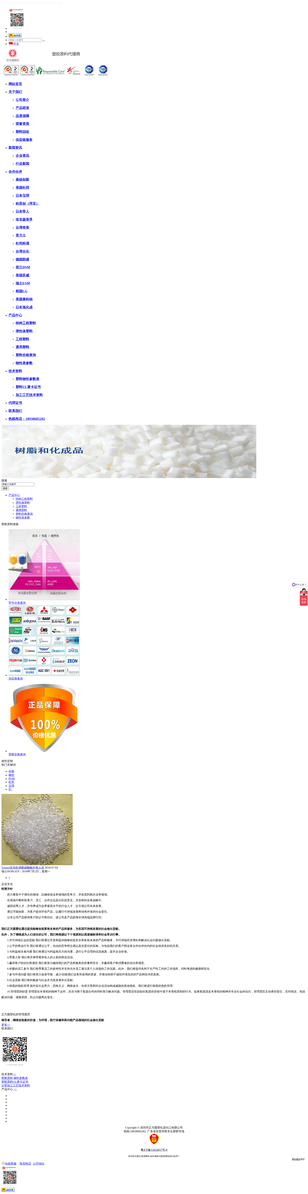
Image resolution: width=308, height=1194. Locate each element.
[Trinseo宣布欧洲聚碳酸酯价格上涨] (37, 864)
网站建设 (296, 1159)
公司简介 (22, 100)
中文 (16, 43)
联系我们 (15, 411)
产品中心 (15, 315)
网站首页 (15, 84)
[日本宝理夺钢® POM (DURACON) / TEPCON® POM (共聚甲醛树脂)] (9, 1108)
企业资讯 (22, 155)
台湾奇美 (22, 227)
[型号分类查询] (44, 599)
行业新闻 (22, 163)
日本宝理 (22, 195)
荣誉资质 (22, 124)
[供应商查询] (44, 675)
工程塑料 (22, 339)
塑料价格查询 (26, 355)
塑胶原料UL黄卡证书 (14, 1081)
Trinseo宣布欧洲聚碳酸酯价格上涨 (22, 867)
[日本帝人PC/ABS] (9, 1118)
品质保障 (22, 116)
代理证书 (15, 403)
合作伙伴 (15, 172)
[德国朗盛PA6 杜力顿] (9, 1111)
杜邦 (11, 782)
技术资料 (15, 371)
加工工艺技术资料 (29, 395)
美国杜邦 (22, 187)
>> (14, 1074)
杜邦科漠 (22, 243)
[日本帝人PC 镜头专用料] (9, 1121)
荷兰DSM (23, 267)
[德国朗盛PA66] (9, 1114)
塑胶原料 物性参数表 (14, 1078)
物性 (11, 775)
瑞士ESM (23, 283)
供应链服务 (24, 140)
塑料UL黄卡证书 (28, 387)
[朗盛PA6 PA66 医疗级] (9, 1105)
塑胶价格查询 (17, 754)
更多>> (5, 1024)
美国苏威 (22, 275)
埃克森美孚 (24, 219)
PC (10, 789)
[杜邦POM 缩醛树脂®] (9, 1102)
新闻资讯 (15, 147)
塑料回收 (22, 132)
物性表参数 (24, 363)
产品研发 (22, 108)
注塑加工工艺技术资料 (15, 1085)
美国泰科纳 (24, 299)
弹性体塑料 (24, 331)
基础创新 (22, 179)
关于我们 (15, 92)
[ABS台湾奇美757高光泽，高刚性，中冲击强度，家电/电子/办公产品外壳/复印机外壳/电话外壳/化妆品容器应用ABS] (9, 1098)
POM (12, 778)
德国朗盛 (22, 259)
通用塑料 (22, 347)
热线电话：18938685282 (27, 419)
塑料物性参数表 (27, 379)
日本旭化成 (24, 307)
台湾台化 (22, 251)
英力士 (21, 235)
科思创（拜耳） (27, 203)
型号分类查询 (17, 602)
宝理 (11, 785)
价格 (11, 771)
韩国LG (21, 291)
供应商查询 (16, 678)
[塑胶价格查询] (44, 750)
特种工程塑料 (26, 323)
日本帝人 (22, 211)
